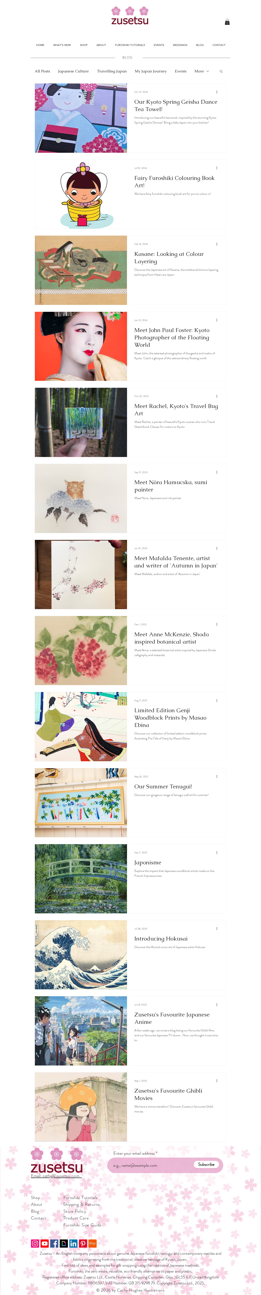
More (199, 71)
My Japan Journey (151, 71)
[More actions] (218, 91)
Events (180, 71)
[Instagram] (35, 1243)
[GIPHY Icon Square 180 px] (64, 1243)
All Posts (42, 71)
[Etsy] (92, 1243)
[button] (227, 22)
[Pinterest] (83, 1243)
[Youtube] (45, 1243)
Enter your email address (134, 1153)
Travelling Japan (112, 71)
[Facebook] (54, 1243)
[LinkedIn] (73, 1243)
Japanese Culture (73, 71)
